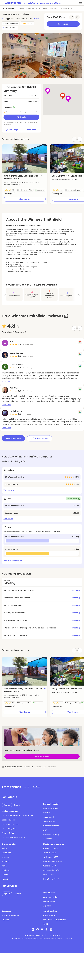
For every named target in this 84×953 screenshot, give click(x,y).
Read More (6, 381)
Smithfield (28, 767)
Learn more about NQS (13, 560)
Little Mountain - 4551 (52, 861)
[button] (12, 682)
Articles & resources (10, 915)
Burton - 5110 (48, 874)
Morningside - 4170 (51, 870)
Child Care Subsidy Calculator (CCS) (17, 815)
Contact (36, 787)
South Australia (49, 821)
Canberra (6, 870)
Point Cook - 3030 (51, 879)
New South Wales (14, 767)
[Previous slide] (7, 158)
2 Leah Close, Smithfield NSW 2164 (65, 180)
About (26, 787)
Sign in (17, 805)
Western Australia (51, 826)
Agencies (47, 906)
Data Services (49, 901)
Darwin (5, 874)
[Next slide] (79, 139)
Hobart (5, 879)
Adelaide (5, 861)
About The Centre (33, 8)
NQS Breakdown (67, 8)
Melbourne (6, 853)
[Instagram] (51, 929)
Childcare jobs (49, 915)
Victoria (46, 812)
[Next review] (79, 328)
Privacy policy (54, 935)
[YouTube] (42, 929)
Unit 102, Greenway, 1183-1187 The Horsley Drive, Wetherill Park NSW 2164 (21, 183)
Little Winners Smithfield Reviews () (35, 316)
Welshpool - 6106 (50, 857)
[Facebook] (37, 929)
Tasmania (47, 839)
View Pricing (8, 519)
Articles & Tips (8, 833)
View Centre (24, 199)
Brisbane (5, 857)
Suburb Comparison (50, 8)
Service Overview (50, 897)
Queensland (48, 817)
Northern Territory (51, 834)
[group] (24, 158)
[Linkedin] (33, 929)
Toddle (46, 924)
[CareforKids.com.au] (11, 787)
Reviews (21, 8)
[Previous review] (74, 328)
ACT (45, 830)
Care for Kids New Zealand (54, 920)
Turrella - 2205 (49, 853)
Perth (4, 866)
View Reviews (9, 490)
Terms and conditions (33, 935)
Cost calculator (8, 820)
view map (36, 19)
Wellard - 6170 (49, 866)
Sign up (7, 805)
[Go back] (3, 2)
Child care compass (10, 824)
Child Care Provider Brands (13, 837)
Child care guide (9, 828)
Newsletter (6, 920)
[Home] (3, 767)
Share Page (13, 130)
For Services (9, 886)
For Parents (9, 797)
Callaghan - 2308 (50, 848)
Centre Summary (8, 8)
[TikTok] (46, 929)
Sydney (5, 848)
